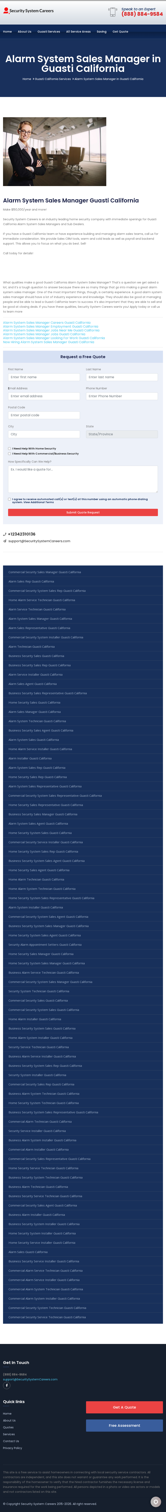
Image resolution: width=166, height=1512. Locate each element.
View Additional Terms (38, 502)
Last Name (93, 369)
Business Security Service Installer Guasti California (44, 1261)
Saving (101, 32)
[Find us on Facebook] (6, 1385)
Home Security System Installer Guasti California (42, 1233)
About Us (24, 32)
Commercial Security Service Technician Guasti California (47, 1317)
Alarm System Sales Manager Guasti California (40, 619)
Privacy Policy (12, 1448)
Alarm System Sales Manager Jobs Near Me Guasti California (51, 330)
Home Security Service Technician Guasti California (43, 1168)
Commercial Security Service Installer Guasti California (46, 842)
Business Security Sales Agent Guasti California (41, 730)
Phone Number (96, 388)
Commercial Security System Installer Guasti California (46, 637)
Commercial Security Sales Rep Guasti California (41, 1084)
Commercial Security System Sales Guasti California (44, 1010)
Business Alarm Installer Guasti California (37, 1215)
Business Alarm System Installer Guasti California (42, 1140)
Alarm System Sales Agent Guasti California (38, 823)
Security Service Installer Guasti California (37, 1131)
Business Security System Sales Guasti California (42, 1028)
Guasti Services (48, 32)
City (11, 426)
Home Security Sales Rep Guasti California (38, 777)
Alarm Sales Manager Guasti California (35, 712)
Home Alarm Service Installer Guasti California (40, 749)
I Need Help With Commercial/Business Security (45, 453)
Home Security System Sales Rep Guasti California (43, 851)
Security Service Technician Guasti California (39, 1047)
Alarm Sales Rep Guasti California (31, 581)
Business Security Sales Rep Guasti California (40, 665)
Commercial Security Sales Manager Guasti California (45, 572)
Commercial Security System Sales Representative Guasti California (55, 795)
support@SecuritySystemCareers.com (39, 541)
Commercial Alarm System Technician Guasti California (46, 1289)
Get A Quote (124, 1407)
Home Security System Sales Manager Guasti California (47, 963)
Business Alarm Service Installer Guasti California (42, 1056)
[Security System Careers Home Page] (28, 10)
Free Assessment (124, 1425)
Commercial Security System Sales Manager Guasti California (50, 982)
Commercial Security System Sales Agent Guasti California (48, 917)
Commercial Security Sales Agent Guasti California (43, 1205)
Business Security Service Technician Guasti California (45, 1196)
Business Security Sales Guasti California (36, 656)
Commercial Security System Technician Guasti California (47, 1308)
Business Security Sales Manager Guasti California (43, 814)
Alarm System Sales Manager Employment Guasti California (50, 326)
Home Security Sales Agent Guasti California (39, 870)
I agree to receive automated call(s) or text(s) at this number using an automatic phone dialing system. (80, 501)
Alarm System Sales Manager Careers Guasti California (46, 322)
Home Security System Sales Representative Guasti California (51, 898)
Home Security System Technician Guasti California (44, 1103)
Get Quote (120, 32)
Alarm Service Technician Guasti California (37, 609)
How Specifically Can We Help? (29, 462)
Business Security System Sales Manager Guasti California (49, 926)
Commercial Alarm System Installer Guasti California (44, 1298)
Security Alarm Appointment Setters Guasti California (45, 944)
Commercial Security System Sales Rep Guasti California (47, 591)
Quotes (8, 1427)
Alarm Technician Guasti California (32, 646)
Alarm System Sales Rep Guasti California (37, 768)
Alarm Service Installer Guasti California (36, 674)
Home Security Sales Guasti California (34, 702)
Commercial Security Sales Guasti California (38, 1000)
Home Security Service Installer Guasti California (42, 1242)
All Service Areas (78, 32)
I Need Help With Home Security (34, 448)
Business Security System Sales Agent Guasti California (47, 861)
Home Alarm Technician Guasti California (36, 879)
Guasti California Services (53, 79)
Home (7, 32)
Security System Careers (38, 1504)
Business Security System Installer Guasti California (44, 1224)
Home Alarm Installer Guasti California (35, 1019)
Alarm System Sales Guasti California (34, 740)
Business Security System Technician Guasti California (46, 1177)
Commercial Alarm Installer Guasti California (39, 1149)
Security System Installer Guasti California (37, 1075)
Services (9, 1434)
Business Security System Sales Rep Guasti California (45, 1066)
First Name (15, 369)
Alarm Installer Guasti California (30, 758)
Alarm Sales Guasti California (28, 1252)
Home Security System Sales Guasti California (40, 833)
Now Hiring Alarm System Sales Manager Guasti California (48, 342)
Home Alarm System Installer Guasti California (40, 1038)
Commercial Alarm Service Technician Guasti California (46, 1270)
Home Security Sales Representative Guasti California (46, 805)
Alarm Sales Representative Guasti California (39, 628)
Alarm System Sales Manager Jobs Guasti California (44, 334)
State (90, 426)
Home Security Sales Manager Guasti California (41, 954)
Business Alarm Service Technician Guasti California (44, 972)
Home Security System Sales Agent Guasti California (45, 935)
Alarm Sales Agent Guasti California (33, 684)
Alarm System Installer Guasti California (36, 907)
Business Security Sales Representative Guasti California (48, 693)
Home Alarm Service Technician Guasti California (42, 600)
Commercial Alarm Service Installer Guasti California (44, 1280)
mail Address (18, 388)
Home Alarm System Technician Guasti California (42, 889)
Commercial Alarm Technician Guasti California (40, 1121)
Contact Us (11, 1441)
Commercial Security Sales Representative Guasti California (49, 1159)
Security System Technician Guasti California (39, 991)
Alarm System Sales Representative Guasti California (45, 786)
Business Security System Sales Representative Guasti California (53, 1112)
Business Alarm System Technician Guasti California (44, 1093)
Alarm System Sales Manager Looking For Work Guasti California (54, 338)
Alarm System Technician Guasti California (37, 721)
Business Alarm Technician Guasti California (38, 1187)
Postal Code (16, 407)
